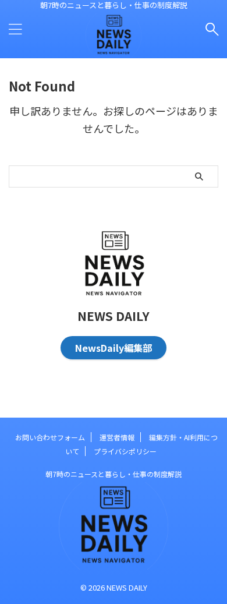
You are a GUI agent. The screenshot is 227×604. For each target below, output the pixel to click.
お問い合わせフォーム (50, 437)
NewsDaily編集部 (113, 348)
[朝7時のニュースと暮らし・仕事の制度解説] (113, 48)
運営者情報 (117, 437)
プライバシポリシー (125, 451)
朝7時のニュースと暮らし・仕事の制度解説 (113, 474)
